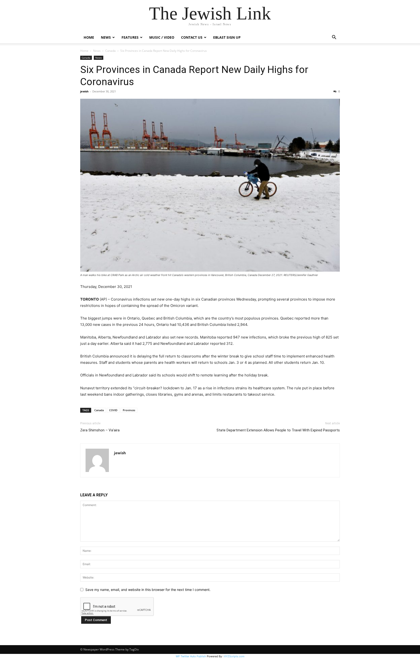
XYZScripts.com (234, 656)
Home (89, 37)
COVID (113, 410)
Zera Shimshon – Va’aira (100, 430)
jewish (84, 91)
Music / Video (161, 37)
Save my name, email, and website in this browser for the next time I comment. (147, 590)
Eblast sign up (227, 37)
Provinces (129, 410)
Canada (110, 51)
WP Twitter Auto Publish (191, 656)
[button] (334, 38)
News (97, 51)
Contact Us (191, 37)
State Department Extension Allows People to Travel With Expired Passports (278, 430)
